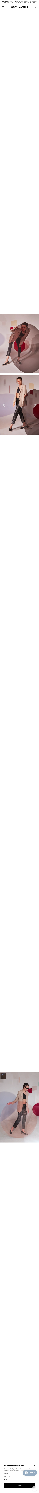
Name (6, 1473)
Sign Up (19, 1485)
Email (6, 1479)
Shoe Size (7, 1476)
